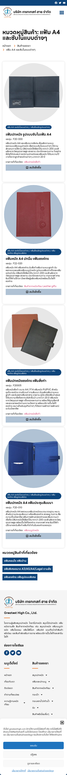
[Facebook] (56, 3)
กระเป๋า (35, 694)
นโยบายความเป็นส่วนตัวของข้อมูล (40, 770)
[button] (62, 722)
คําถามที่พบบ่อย (11, 694)
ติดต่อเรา (8, 688)
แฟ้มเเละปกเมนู (39, 681)
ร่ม (33, 707)
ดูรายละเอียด (33, 763)
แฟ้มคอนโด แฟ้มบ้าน (15, 561)
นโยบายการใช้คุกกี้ (19, 770)
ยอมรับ (33, 746)
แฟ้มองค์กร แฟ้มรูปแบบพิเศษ (20, 577)
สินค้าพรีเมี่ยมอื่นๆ (40, 714)
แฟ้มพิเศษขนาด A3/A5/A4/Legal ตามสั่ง (27, 569)
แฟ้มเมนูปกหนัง (31, 530)
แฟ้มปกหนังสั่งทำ (32, 162)
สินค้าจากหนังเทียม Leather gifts (40, 286)
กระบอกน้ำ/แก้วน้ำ (41, 701)
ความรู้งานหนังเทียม (11, 702)
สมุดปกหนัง (38, 675)
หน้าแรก (8, 675)
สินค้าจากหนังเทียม (41, 688)
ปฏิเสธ (33, 754)
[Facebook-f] (6, 652)
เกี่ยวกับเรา (9, 681)
